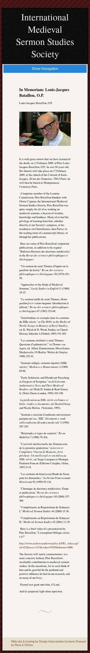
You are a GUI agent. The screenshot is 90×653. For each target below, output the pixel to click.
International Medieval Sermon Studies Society (45, 35)
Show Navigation (45, 69)
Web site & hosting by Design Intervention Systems (43, 641)
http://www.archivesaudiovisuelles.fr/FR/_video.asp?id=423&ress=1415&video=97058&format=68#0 (49, 545)
